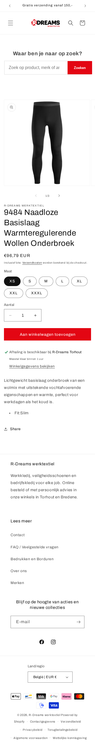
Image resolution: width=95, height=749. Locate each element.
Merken (17, 583)
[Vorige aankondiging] (10, 6)
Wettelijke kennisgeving (70, 737)
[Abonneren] (78, 622)
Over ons (19, 571)
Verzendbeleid (71, 721)
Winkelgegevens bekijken (32, 366)
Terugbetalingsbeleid (62, 729)
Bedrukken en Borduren (32, 559)
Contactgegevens (43, 721)
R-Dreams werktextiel (44, 714)
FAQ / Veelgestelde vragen (35, 547)
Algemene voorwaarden (30, 737)
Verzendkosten (32, 262)
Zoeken (80, 68)
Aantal (9, 305)
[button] (10, 23)
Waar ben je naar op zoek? (47, 53)
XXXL (36, 293)
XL (79, 281)
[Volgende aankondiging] (85, 6)
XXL (14, 293)
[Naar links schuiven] (36, 195)
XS (12, 281)
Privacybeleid (32, 729)
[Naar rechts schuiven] (59, 195)
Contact (18, 535)
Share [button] (15, 429)
